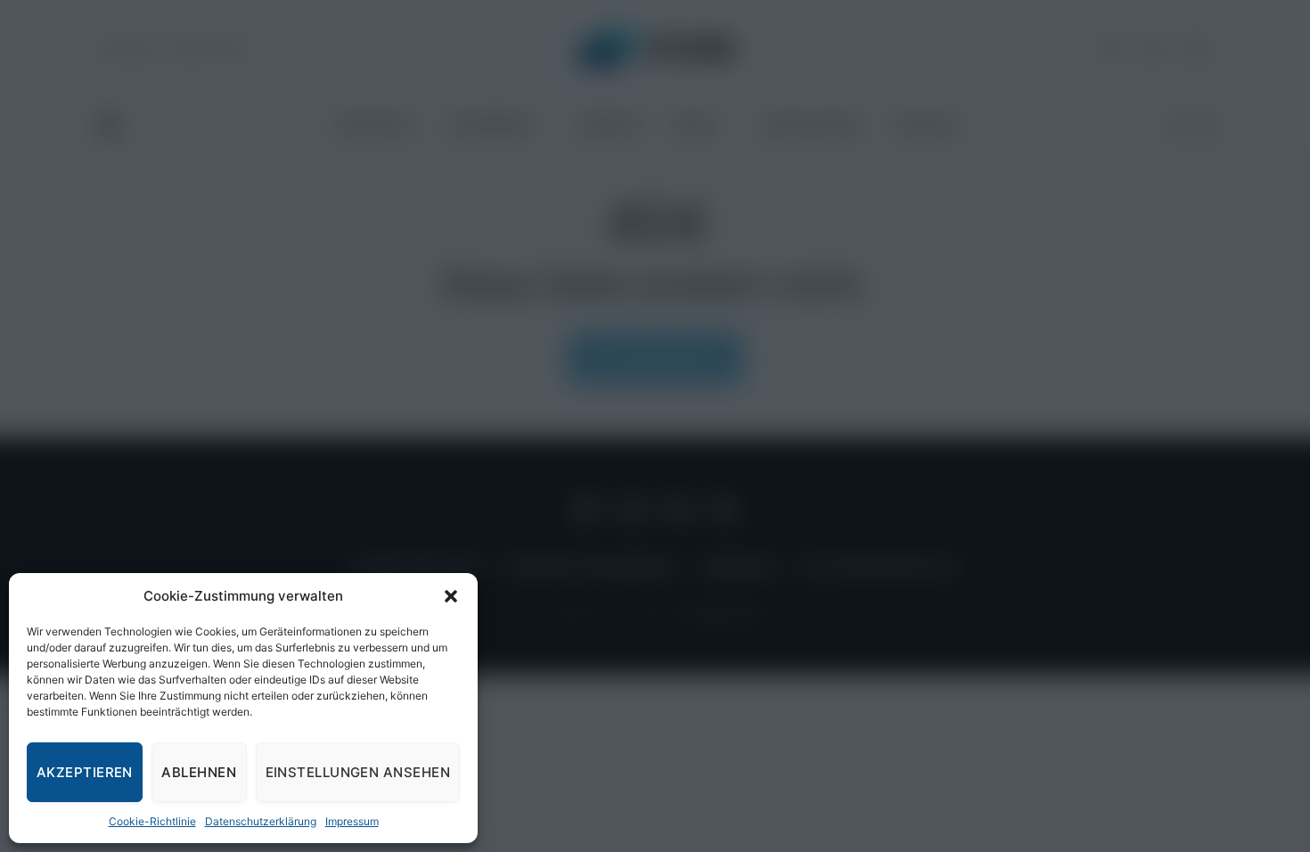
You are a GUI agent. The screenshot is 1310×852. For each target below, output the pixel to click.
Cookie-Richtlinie (152, 821)
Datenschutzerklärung (260, 821)
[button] (451, 596)
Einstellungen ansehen (358, 772)
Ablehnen (198, 772)
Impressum (352, 821)
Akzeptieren (85, 772)
